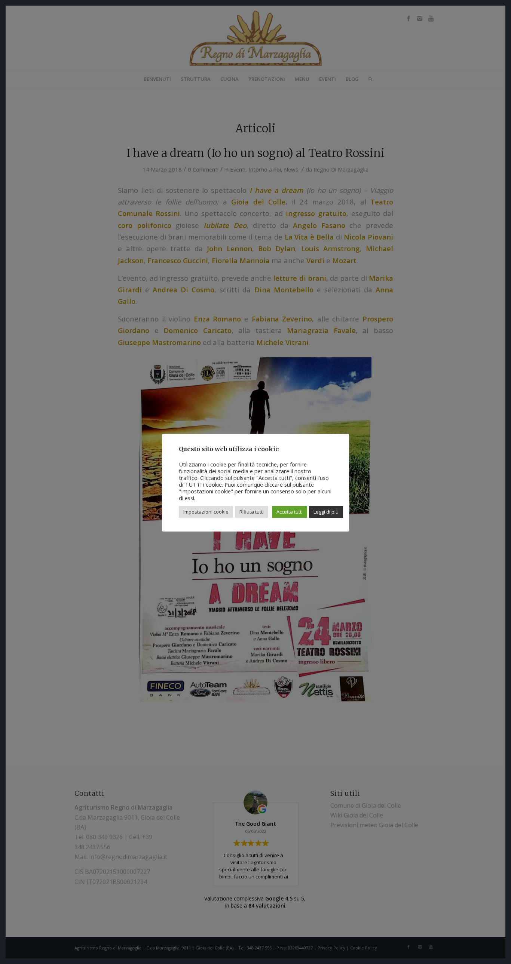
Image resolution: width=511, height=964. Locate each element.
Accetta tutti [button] (289, 511)
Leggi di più (326, 511)
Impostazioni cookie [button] (206, 511)
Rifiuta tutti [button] (251, 511)
